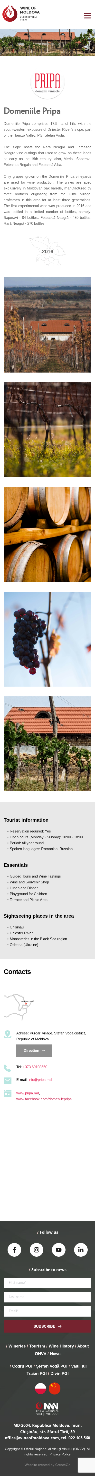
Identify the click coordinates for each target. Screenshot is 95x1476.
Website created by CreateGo (47, 1465)
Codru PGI (22, 1366)
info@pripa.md (40, 1080)
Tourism (37, 1346)
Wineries (17, 1346)
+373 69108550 (35, 1067)
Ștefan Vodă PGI (51, 1366)
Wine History (61, 1346)
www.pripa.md (27, 1093)
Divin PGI (59, 1373)
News (55, 1353)
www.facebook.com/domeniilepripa (44, 1099)
